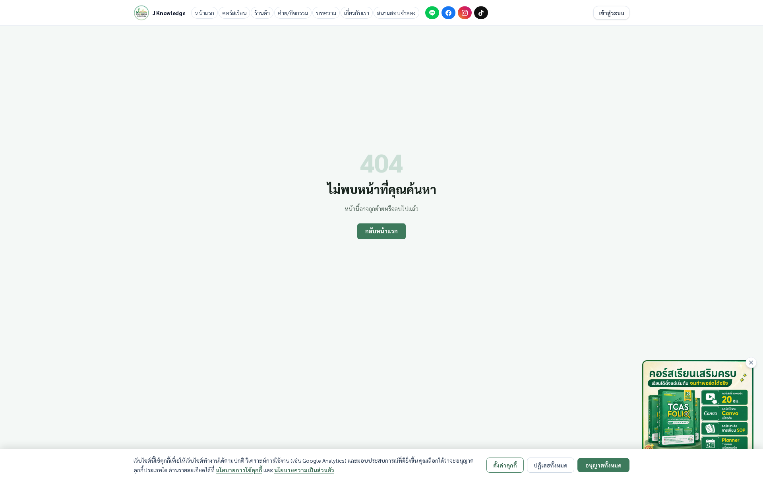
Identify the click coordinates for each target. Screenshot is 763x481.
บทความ (326, 12)
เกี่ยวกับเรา (356, 12)
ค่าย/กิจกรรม (293, 12)
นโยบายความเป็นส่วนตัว (304, 469)
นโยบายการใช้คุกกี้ (239, 469)
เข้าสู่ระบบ (611, 12)
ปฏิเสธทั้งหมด (550, 465)
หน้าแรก (204, 12)
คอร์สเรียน (234, 12)
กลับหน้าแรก (381, 231)
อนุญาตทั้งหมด (603, 465)
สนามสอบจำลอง (396, 12)
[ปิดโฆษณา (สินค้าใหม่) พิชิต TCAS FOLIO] (751, 362)
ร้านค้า (262, 12)
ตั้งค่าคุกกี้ (505, 465)
